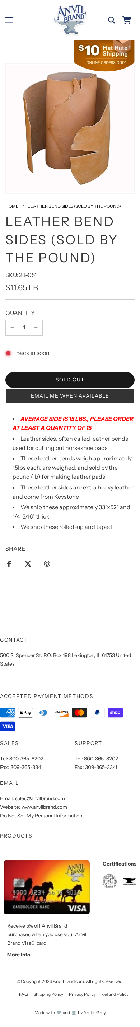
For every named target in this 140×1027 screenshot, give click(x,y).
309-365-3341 (26, 767)
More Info (18, 954)
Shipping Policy (48, 994)
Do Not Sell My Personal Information (41, 815)
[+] (35, 327)
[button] (70, 396)
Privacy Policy (82, 994)
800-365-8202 (26, 758)
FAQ (23, 994)
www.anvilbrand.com (44, 807)
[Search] (111, 20)
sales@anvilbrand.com (40, 798)
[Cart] (127, 20)
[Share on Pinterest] (47, 564)
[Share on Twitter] (28, 564)
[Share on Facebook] (9, 564)
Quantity (20, 312)
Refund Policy (115, 994)
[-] (12, 327)
